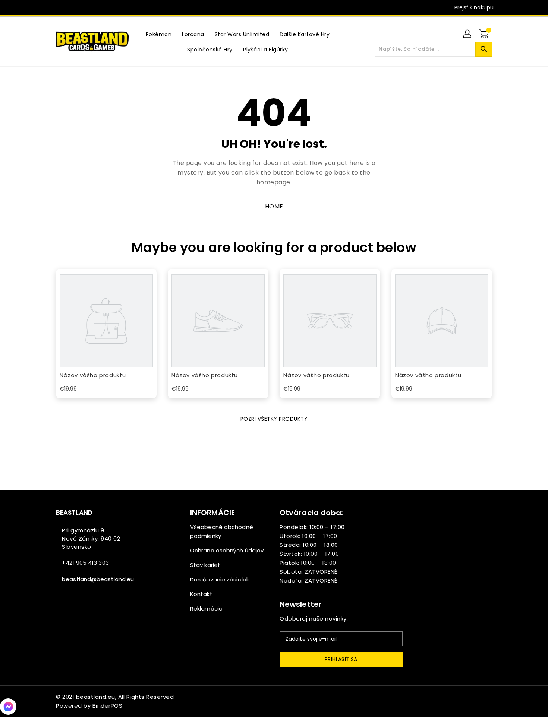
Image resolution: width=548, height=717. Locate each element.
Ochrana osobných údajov (227, 550)
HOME (274, 206)
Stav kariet (205, 565)
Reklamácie (206, 608)
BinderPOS (107, 706)
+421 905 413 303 (85, 563)
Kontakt (201, 594)
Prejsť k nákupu (474, 7)
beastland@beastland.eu (98, 579)
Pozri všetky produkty (274, 419)
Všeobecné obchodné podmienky (221, 531)
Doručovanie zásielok (219, 579)
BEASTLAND (74, 512)
